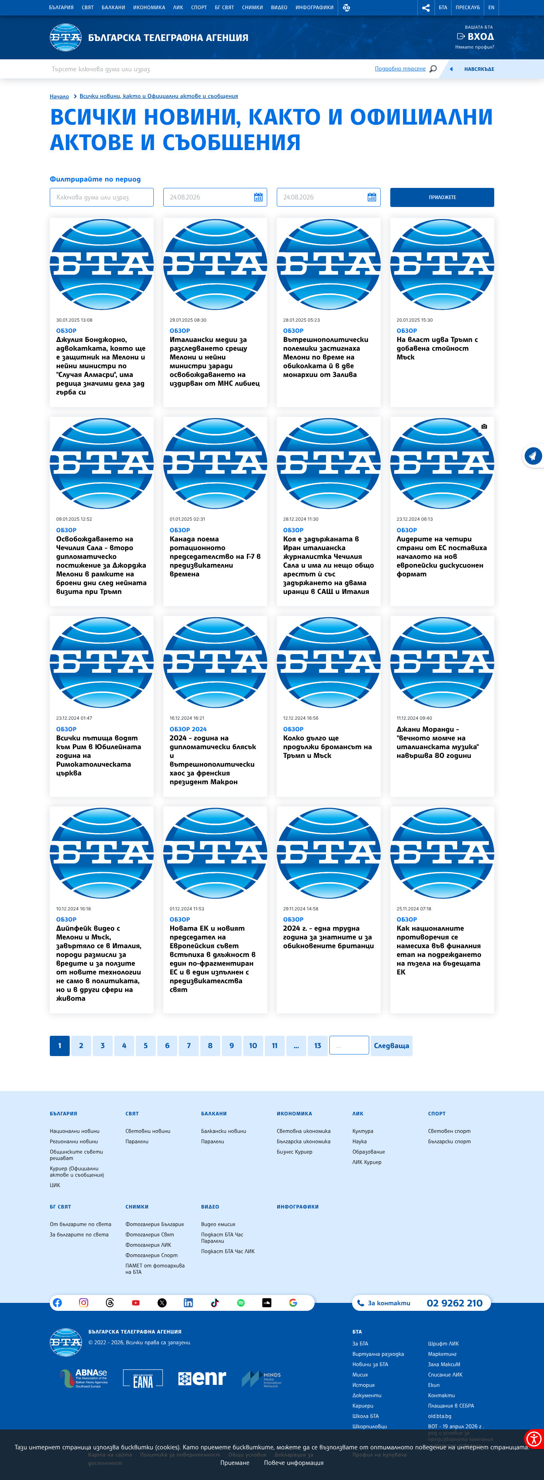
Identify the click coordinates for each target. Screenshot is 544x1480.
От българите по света (81, 1224)
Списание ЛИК (445, 1375)
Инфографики (314, 7)
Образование (368, 1152)
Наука (359, 1141)
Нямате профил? (474, 47)
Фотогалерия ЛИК (148, 1245)
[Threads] (112, 1303)
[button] (346, 8)
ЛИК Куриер (367, 1162)
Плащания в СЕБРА (451, 1406)
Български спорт (449, 1141)
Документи (367, 1395)
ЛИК (178, 7)
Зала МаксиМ (444, 1364)
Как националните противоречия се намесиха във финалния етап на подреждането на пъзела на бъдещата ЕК (439, 946)
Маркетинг (442, 1354)
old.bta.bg (440, 1416)
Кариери (363, 1406)
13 (318, 1045)
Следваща (391, 1045)
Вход (481, 36)
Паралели (137, 1141)
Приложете (442, 197)
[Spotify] (243, 1303)
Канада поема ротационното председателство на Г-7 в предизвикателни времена (215, 552)
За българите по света (79, 1235)
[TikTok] (217, 1303)
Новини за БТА (370, 1364)
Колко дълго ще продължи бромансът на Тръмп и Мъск (327, 742)
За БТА (360, 1344)
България (61, 7)
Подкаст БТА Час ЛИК (228, 1251)
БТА (443, 7)
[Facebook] (60, 1303)
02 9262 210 (455, 1303)
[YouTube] (138, 1303)
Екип (434, 1385)
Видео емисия (218, 1224)
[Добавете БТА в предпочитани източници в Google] (296, 1303)
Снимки (252, 7)
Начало (59, 97)
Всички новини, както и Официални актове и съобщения (159, 96)
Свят (88, 7)
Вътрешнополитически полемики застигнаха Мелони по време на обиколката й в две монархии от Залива (325, 353)
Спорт (199, 7)
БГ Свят (224, 7)
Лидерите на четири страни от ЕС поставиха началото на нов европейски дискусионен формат (442, 552)
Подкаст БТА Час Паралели (222, 1238)
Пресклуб (468, 7)
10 (253, 1045)
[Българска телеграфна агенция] (66, 1342)
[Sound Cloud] (269, 1303)
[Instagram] (86, 1303)
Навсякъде (479, 69)
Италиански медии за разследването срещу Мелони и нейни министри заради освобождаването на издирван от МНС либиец (215, 357)
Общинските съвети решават (76, 1155)
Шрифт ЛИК (443, 1344)
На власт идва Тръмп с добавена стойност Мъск (437, 344)
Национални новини (75, 1131)
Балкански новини (223, 1131)
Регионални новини (74, 1141)
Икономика (149, 7)
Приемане (234, 1462)
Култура (363, 1131)
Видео (279, 7)
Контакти (441, 1395)
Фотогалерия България (154, 1224)
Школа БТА (365, 1416)
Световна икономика (304, 1131)
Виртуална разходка (378, 1354)
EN (491, 7)
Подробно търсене (400, 68)
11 (275, 1045)
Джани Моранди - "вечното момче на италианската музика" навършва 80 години (438, 742)
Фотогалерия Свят (149, 1235)
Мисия (360, 1375)
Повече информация (294, 1462)
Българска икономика (304, 1141)
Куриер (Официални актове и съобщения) (77, 1172)
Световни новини (147, 1131)
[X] (165, 1303)
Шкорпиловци (369, 1426)
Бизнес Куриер (295, 1152)
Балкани (113, 7)
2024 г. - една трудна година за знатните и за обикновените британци (328, 933)
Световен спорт (449, 1131)
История (363, 1385)
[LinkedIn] (191, 1303)
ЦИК (55, 1185)
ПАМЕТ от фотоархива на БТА (155, 1269)
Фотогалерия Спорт (151, 1255)
